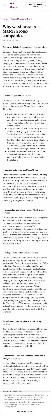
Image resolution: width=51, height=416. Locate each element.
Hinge (5, 19)
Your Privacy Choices (24, 411)
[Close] (47, 395)
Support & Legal (17, 19)
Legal (29, 19)
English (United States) (35, 5)
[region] (25, 404)
